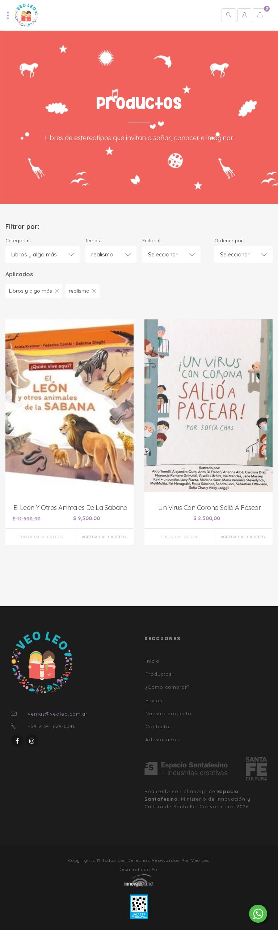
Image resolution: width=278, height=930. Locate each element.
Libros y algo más (30, 291)
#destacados (162, 739)
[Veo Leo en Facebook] (17, 740)
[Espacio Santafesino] (195, 768)
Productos (159, 674)
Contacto (157, 726)
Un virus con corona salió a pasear (209, 507)
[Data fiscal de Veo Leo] (139, 906)
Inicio (153, 661)
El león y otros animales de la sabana (70, 507)
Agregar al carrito (104, 537)
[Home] (26, 15)
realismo (79, 291)
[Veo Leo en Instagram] (32, 740)
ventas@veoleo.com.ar (58, 714)
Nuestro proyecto (168, 713)
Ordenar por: (229, 240)
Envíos (154, 700)
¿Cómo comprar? (167, 687)
